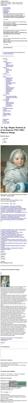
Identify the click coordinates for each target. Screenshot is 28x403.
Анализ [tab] (5, 142)
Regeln (9, 400)
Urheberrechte (10, 401)
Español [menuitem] (12, 52)
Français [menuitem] (16, 52)
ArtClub (7, 74)
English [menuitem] (9, 52)
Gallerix (6, 392)
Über (7, 399)
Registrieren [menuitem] (10, 53)
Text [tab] (5, 141)
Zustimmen (21, 383)
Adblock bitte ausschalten (6, 339)
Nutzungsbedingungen (16, 400)
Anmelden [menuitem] (5, 53)
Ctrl (11, 203)
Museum (5, 59)
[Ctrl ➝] (14, 230)
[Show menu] (9, 1)
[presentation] (15, 143)
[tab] (5, 138)
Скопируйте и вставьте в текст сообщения (10, 388)
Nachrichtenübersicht (8, 47)
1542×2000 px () (17, 200)
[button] (6, 7)
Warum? (17, 269)
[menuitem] (24, 52)
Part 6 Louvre (12, 201)
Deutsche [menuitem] (21, 52)
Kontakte (11, 399)
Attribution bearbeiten (5, 198)
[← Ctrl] (14, 219)
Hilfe (2, 399)
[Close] (13, 56)
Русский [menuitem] (5, 52)
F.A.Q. (4, 399)
